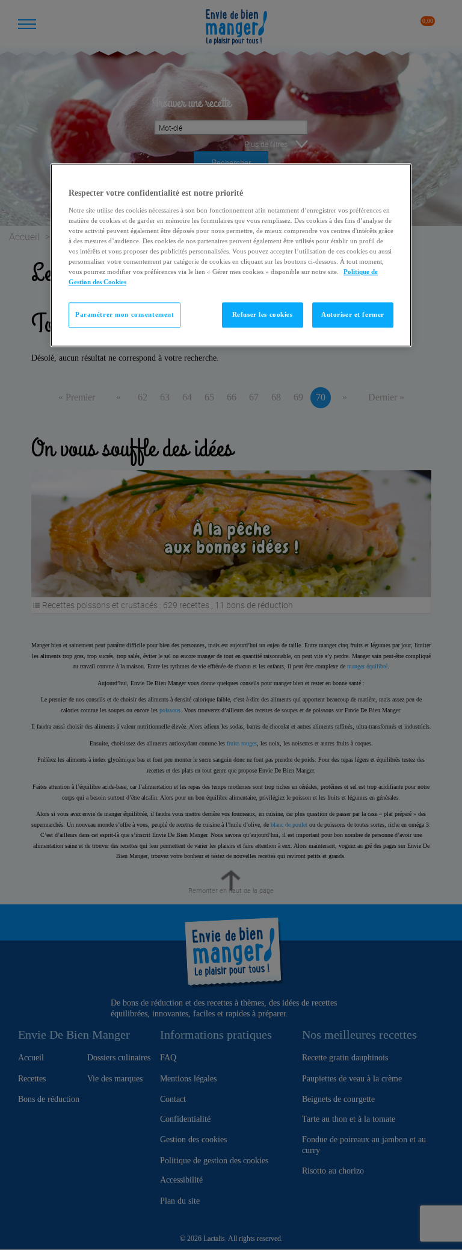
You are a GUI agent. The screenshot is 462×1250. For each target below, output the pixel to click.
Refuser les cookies (262, 315)
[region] (231, 255)
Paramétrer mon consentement (124, 315)
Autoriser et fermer (352, 315)
